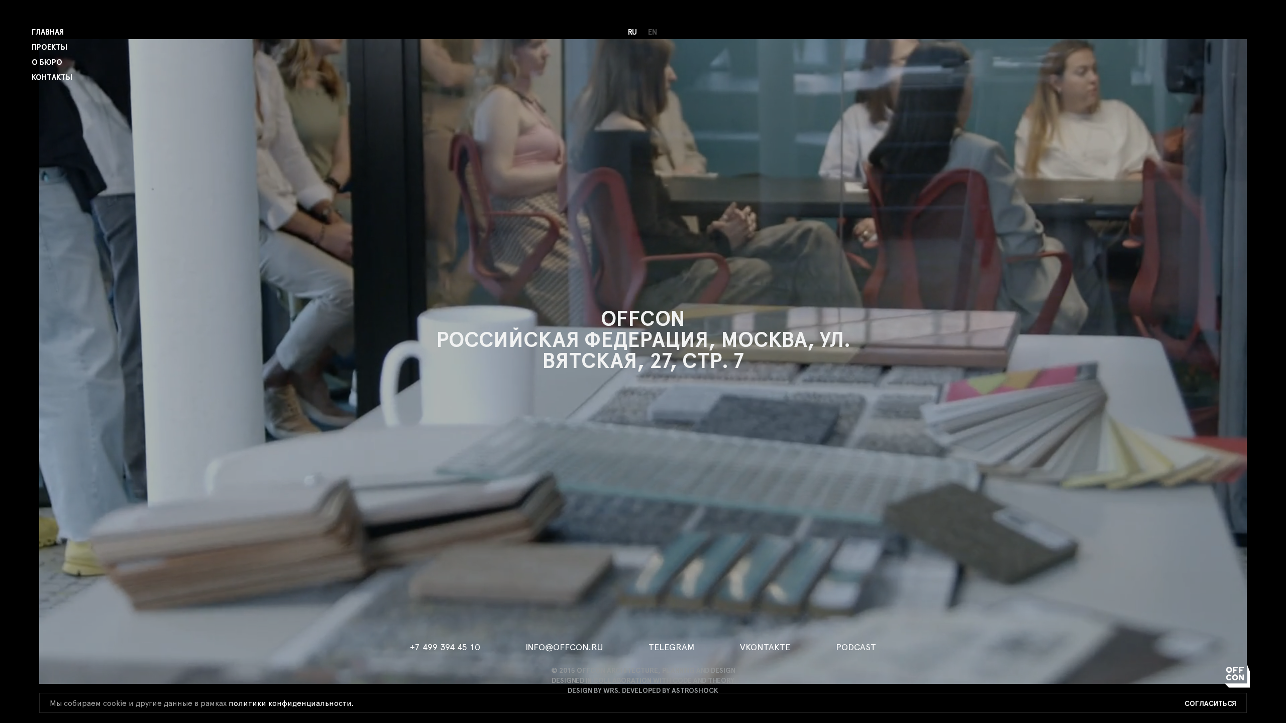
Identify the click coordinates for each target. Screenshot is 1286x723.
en (652, 32)
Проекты (49, 47)
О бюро (47, 62)
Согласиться (1210, 703)
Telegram (671, 647)
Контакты (52, 77)
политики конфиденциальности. (291, 703)
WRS (610, 690)
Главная (48, 32)
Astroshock (695, 690)
